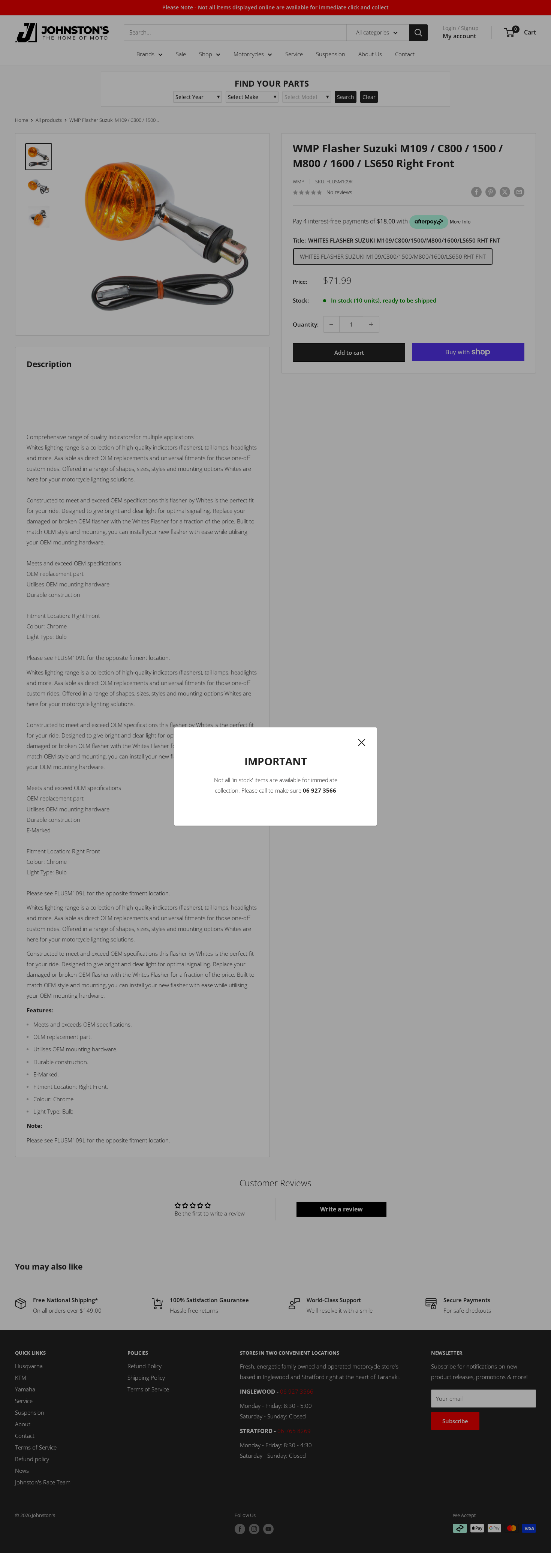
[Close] (361, 741)
